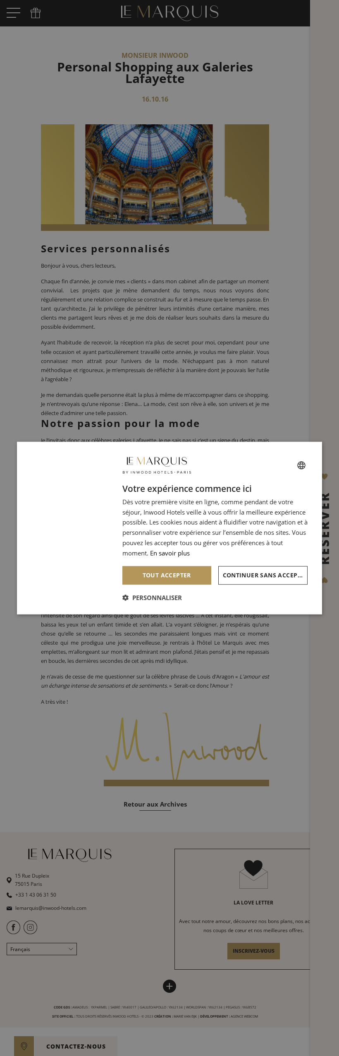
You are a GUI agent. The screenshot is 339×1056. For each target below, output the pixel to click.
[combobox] (301, 465)
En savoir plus (170, 552)
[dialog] (169, 528)
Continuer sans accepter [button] (265, 575)
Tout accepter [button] (167, 575)
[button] (152, 597)
